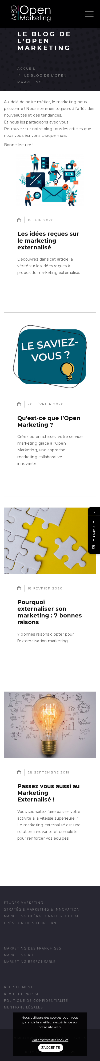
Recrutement (18, 987)
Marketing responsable (30, 961)
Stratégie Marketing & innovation (42, 909)
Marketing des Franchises (32, 948)
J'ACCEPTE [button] (50, 1048)
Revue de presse (21, 994)
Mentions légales (23, 1007)
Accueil (26, 68)
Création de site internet (32, 923)
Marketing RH (19, 955)
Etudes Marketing (23, 902)
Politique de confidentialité (36, 1000)
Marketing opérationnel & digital (41, 916)
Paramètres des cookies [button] (50, 1040)
